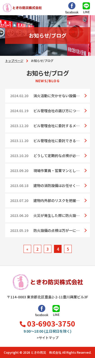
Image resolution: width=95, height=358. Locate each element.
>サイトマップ (48, 337)
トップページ (14, 60)
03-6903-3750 (51, 324)
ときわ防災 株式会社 (46, 352)
